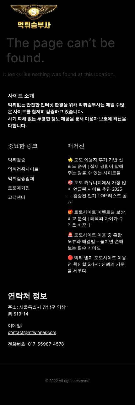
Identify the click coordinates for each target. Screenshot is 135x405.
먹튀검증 (16, 159)
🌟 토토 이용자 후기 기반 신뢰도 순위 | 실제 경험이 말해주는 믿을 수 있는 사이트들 (95, 166)
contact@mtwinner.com (32, 332)
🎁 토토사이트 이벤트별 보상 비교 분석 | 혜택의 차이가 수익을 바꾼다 (96, 218)
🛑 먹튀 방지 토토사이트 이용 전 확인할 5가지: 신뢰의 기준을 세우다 (97, 264)
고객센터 (16, 197)
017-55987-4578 (46, 343)
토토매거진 (19, 187)
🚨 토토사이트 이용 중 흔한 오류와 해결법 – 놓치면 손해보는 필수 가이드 (95, 241)
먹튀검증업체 (21, 178)
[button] (127, 16)
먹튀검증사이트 (23, 169)
